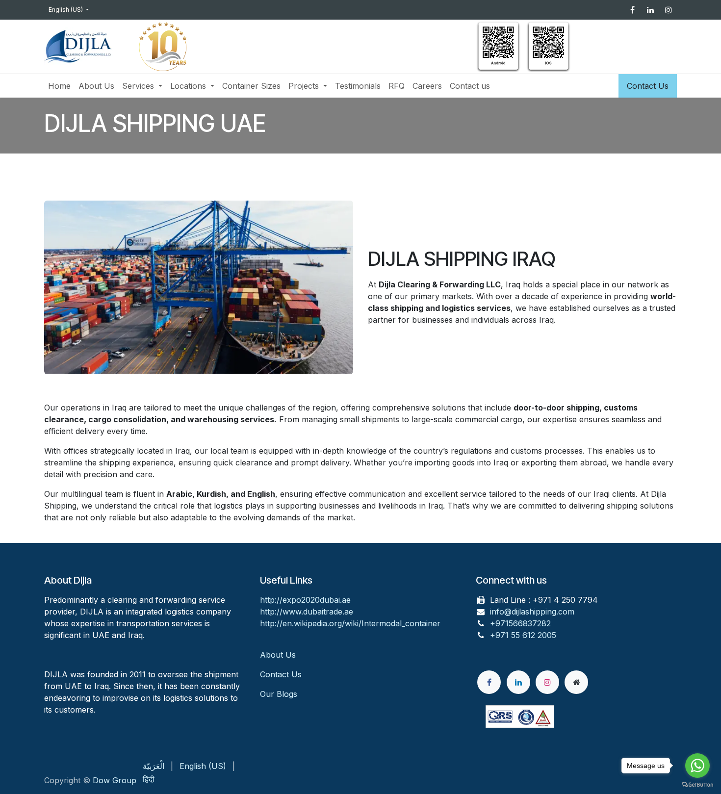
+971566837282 (520, 623)
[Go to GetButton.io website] (697, 784)
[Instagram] (668, 10)
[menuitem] (59, 86)
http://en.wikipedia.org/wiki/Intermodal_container (350, 623)
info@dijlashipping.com (532, 611)
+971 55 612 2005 (523, 635)
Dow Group (114, 780)
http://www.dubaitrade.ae (306, 611)
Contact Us (648, 86)
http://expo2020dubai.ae (305, 600)
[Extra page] (576, 682)
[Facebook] (632, 10)
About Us (279, 655)
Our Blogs (278, 694)
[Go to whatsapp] (697, 765)
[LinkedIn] (650, 10)
